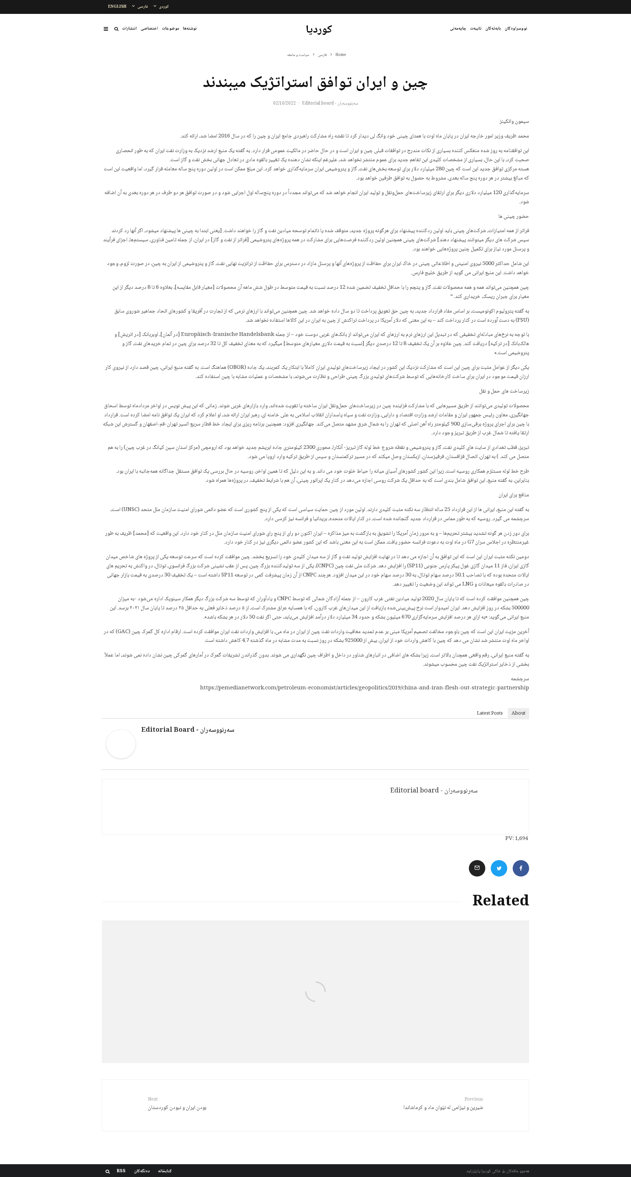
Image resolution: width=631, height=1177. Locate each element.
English (117, 6)
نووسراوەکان (516, 29)
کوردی (164, 6)
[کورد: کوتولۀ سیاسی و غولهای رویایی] (458, 991)
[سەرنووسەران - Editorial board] (120, 757)
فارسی (142, 6)
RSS (121, 1171)
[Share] (521, 868)
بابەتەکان (493, 29)
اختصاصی (149, 29)
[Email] (477, 868)
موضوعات (170, 29)
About (518, 713)
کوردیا (319, 30)
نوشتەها (190, 29)
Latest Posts (490, 713)
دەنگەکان (142, 1171)
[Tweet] (499, 868)
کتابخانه (165, 1171)
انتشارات (129, 29)
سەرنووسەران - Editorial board (330, 103)
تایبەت (476, 29)
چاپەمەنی (458, 29)
